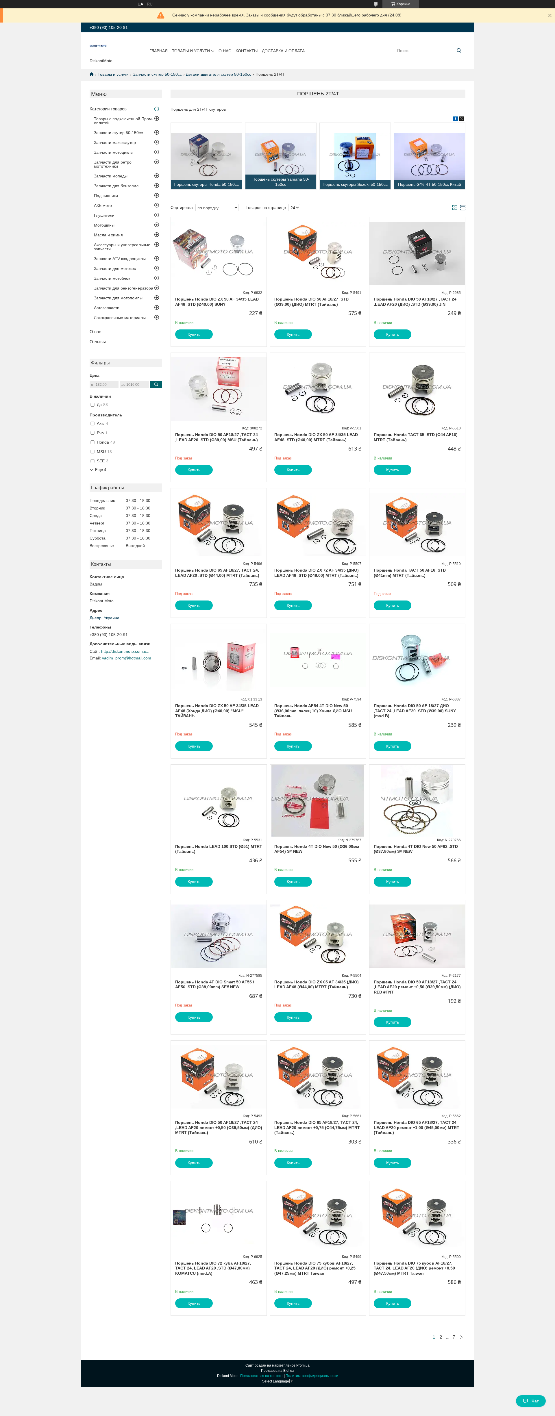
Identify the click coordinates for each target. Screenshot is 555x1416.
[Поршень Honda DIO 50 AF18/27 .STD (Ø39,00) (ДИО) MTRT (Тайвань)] (318, 253)
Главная (158, 51)
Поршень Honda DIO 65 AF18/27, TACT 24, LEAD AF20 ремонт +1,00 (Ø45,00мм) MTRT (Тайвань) (416, 1127)
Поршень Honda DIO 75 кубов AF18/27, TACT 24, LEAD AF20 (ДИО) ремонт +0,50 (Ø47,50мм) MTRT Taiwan (414, 1268)
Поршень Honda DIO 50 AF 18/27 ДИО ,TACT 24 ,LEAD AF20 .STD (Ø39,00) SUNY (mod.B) (415, 710)
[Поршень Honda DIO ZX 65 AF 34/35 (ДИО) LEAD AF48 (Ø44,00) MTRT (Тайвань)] (318, 936)
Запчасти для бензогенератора (123, 288)
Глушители (104, 215)
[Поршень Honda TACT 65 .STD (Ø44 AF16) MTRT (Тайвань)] (417, 389)
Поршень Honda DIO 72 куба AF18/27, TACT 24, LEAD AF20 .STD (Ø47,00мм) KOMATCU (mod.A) (213, 1268)
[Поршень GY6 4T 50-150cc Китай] (429, 156)
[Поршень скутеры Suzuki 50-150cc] (355, 156)
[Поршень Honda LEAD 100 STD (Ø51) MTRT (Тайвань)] (219, 801)
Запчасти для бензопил (116, 186)
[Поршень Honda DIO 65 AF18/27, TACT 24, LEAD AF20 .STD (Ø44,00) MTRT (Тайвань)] (219, 524)
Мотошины (104, 225)
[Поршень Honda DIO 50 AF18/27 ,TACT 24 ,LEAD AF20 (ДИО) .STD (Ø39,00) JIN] (417, 253)
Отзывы (98, 341)
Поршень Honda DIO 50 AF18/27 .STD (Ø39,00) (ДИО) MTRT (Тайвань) (311, 302)
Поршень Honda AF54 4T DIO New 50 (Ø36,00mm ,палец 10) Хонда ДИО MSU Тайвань (313, 710)
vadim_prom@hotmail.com (126, 658)
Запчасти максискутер (115, 142)
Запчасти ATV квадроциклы (120, 258)
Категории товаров (108, 108)
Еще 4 (100, 470)
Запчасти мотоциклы (113, 152)
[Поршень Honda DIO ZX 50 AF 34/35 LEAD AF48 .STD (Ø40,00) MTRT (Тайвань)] (318, 389)
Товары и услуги (191, 51)
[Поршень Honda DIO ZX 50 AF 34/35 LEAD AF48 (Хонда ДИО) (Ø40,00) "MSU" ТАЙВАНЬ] (219, 660)
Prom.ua (303, 1365)
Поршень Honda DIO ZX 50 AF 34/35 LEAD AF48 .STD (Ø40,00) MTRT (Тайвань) (316, 437)
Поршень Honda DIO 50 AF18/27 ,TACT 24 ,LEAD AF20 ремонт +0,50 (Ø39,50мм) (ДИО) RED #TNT (417, 987)
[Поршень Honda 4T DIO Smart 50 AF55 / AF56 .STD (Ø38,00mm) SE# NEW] (219, 936)
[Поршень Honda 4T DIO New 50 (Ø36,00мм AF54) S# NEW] (318, 801)
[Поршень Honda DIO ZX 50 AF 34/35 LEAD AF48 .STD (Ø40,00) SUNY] (219, 253)
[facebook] (455, 119)
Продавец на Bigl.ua (277, 1371)
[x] (461, 119)
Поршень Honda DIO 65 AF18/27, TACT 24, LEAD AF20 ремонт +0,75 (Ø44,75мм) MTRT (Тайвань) (317, 1127)
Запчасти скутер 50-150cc (157, 74)
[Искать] (458, 50)
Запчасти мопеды (110, 176)
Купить (194, 334)
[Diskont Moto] (98, 46)
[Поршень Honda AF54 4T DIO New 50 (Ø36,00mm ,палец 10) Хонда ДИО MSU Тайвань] (318, 660)
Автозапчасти (106, 307)
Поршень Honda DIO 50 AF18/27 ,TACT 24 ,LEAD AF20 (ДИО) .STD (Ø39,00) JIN (415, 302)
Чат (535, 1401)
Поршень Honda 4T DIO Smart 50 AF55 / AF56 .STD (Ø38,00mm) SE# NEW (214, 984)
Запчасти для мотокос (115, 268)
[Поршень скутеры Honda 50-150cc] (206, 156)
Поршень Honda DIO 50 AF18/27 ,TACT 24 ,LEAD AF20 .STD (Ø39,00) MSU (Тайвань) (216, 437)
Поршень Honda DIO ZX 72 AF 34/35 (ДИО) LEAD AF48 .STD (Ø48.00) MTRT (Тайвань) (316, 573)
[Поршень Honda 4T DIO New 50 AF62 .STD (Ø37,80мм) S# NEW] (417, 801)
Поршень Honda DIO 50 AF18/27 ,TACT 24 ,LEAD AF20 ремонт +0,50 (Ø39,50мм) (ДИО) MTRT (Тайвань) (218, 1127)
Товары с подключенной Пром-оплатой (123, 120)
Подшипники (106, 195)
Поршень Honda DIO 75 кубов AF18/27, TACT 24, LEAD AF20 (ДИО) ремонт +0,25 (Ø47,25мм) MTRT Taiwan (315, 1268)
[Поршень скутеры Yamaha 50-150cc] (280, 156)
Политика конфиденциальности (312, 1376)
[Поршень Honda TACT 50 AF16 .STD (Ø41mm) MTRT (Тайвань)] (417, 524)
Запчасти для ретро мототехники (113, 164)
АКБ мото (103, 205)
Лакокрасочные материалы (120, 317)
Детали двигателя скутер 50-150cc (218, 74)
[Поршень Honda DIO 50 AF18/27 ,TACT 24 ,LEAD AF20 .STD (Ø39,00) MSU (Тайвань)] (219, 389)
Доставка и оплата (283, 51)
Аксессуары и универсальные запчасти (122, 246)
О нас (225, 51)
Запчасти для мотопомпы (118, 298)
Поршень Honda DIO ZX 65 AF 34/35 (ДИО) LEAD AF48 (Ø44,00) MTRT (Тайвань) (316, 984)
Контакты (247, 51)
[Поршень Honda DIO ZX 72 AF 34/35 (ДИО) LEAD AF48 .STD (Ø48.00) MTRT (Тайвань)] (318, 524)
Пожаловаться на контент (261, 1376)
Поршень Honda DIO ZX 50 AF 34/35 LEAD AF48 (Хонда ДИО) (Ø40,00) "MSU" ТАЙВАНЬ (217, 710)
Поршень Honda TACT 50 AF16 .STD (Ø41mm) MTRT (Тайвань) (410, 573)
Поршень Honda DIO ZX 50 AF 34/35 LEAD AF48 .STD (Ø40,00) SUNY (217, 302)
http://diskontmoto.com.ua (125, 651)
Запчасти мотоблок (112, 278)
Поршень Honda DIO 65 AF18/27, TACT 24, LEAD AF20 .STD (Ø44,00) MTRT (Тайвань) (217, 573)
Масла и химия (108, 235)
